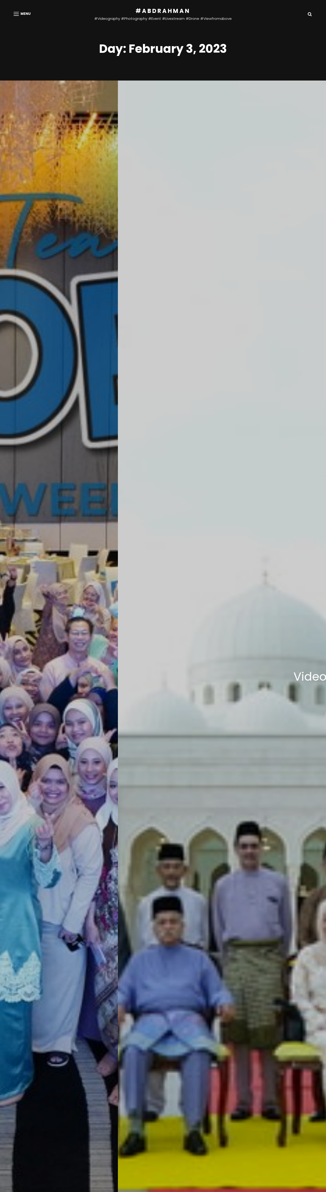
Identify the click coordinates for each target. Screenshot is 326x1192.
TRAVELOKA (251, 676)
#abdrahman (163, 11)
